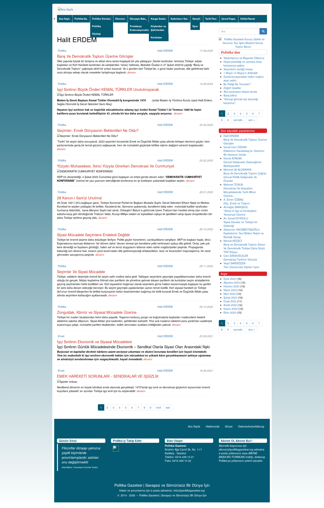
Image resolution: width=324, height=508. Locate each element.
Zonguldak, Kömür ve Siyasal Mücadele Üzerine (96, 312)
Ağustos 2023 (232, 282)
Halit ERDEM (165, 50)
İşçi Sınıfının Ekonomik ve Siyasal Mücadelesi (94, 341)
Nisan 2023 (230, 290)
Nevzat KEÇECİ (233, 241)
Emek (61, 336)
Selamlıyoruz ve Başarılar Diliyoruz (244, 58)
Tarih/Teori (211, 18)
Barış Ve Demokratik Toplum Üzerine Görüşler (95, 56)
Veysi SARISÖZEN (234, 263)
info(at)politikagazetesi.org (189, 490)
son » (251, 120)
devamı (131, 72)
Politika (96, 26)
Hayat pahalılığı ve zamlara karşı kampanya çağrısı (243, 63)
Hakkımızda (212, 426)
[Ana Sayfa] (67, 9)
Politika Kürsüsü (101, 18)
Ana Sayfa (64, 18)
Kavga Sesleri (159, 18)
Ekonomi (120, 18)
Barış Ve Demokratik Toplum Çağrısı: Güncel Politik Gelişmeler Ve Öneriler (245, 177)
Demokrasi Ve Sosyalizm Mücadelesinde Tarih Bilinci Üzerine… (240, 192)
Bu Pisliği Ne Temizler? (237, 84)
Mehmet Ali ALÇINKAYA (237, 169)
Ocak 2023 (230, 301)
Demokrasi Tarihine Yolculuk (240, 259)
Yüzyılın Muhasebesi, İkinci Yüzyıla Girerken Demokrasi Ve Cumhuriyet (115, 166)
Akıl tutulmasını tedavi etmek (240, 91)
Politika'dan (81, 18)
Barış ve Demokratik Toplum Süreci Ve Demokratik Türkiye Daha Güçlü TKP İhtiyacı (244, 248)
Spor (195, 26)
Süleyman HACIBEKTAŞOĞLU (242, 229)
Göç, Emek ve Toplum (237, 203)
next (158, 407)
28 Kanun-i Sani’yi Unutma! (79, 197)
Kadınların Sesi (179, 18)
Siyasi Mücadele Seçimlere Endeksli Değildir (93, 234)
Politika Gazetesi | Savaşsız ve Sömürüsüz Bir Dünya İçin (173, 495)
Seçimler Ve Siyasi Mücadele (81, 271)
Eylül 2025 (230, 279)
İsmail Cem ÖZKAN (235, 147)
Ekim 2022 (230, 312)
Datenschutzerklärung (251, 426)
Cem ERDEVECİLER (236, 256)
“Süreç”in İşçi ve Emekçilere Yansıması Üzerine (240, 212)
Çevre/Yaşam (228, 18)
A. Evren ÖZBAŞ (233, 199)
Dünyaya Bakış (138, 18)
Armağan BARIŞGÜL (236, 207)
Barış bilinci (230, 95)
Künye (228, 426)
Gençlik (196, 18)
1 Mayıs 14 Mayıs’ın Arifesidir (241, 73)
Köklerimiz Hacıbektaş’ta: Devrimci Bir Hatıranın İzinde (244, 152)
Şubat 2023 (230, 297)
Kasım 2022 (231, 309)
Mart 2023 (230, 294)
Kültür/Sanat (247, 18)
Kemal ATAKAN (233, 158)
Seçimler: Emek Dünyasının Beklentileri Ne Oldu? (98, 130)
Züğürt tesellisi (232, 88)
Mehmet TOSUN (233, 184)
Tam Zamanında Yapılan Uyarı (241, 267)
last (168, 407)
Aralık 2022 (230, 305)
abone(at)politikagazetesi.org (236, 449)
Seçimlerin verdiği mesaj (238, 69)
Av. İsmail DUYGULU (236, 218)
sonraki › (238, 120)
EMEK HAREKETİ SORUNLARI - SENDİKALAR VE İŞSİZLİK (108, 376)
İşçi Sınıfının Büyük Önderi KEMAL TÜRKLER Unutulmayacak (108, 89)
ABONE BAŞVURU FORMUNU (238, 455)
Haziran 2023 (231, 286)
